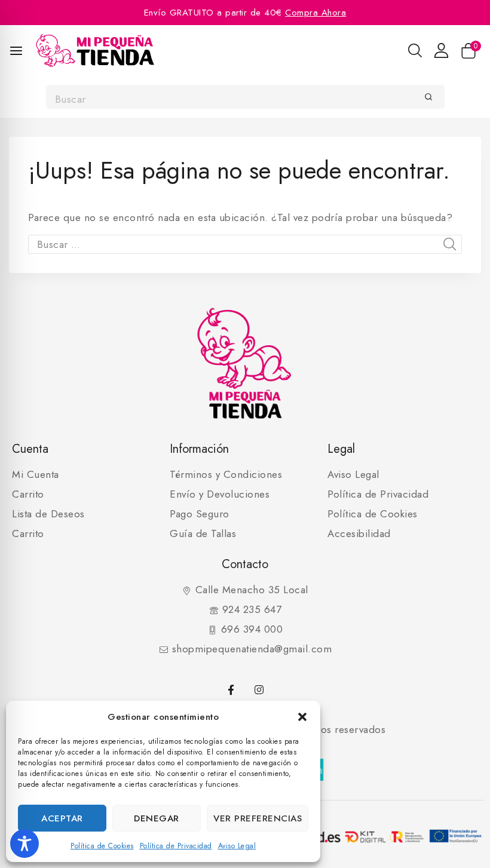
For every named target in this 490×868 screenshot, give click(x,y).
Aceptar (62, 818)
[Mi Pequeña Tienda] (95, 51)
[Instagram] (259, 690)
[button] (302, 717)
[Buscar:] (245, 244)
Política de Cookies (102, 846)
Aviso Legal (237, 846)
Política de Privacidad (176, 846)
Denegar (156, 818)
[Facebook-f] (231, 690)
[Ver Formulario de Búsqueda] (415, 50)
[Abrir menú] (16, 51)
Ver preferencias (257, 818)
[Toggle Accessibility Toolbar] (24, 843)
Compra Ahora (315, 12)
